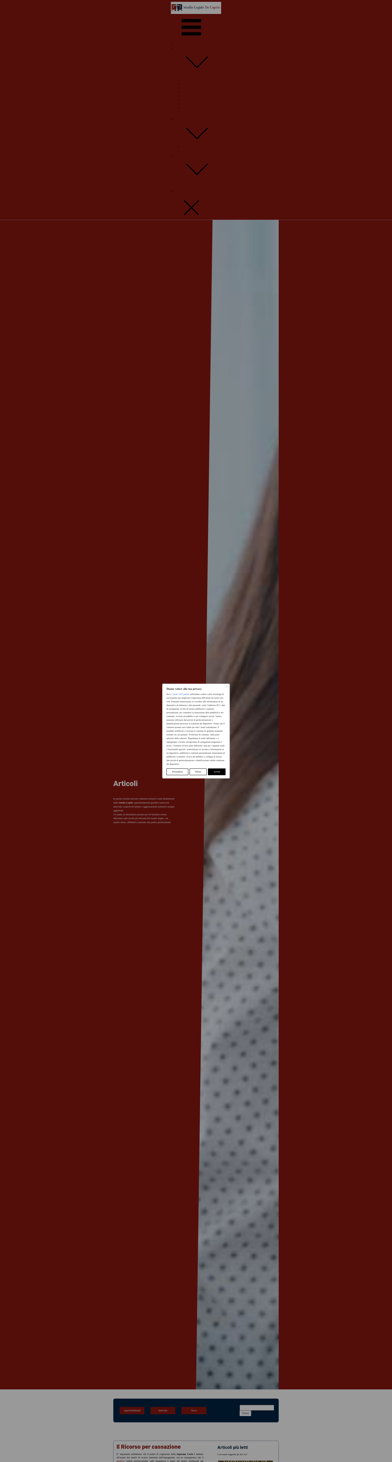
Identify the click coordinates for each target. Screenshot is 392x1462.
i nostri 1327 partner (181, 694)
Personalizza (177, 772)
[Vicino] (227, 686)
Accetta (217, 772)
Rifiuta (198, 772)
